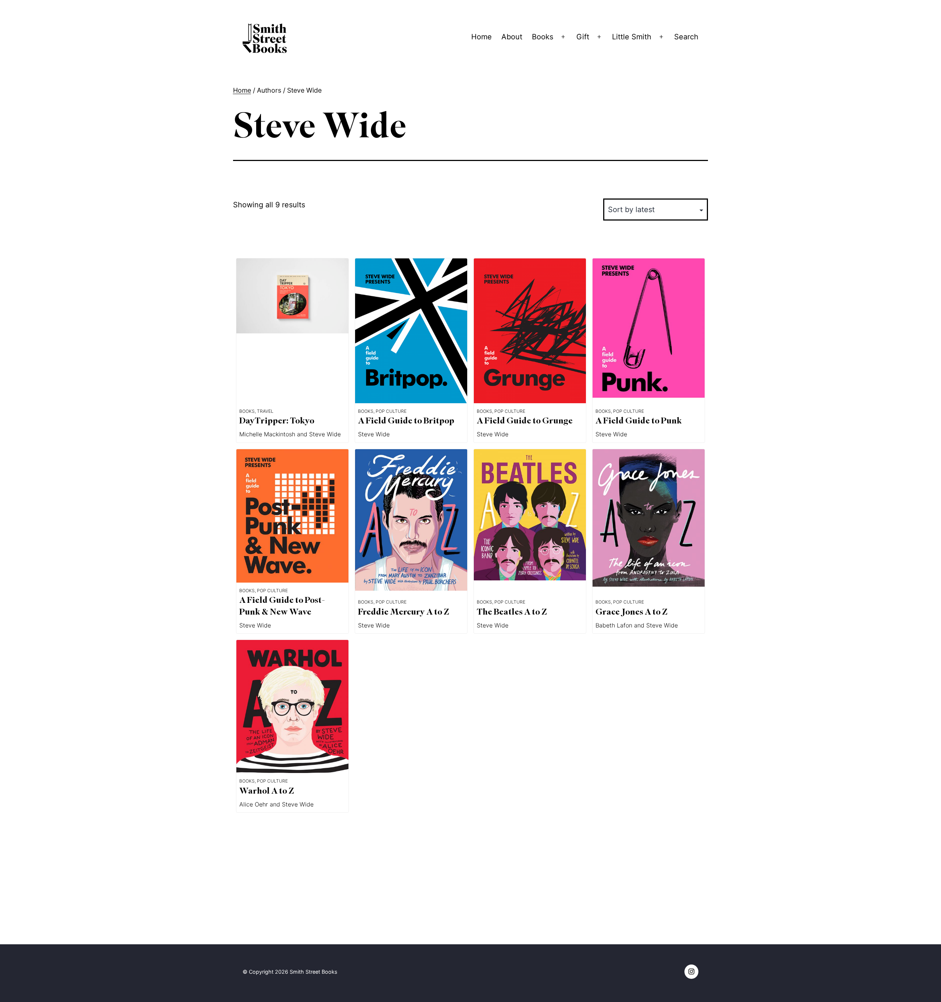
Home (481, 36)
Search (686, 36)
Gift (582, 36)
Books (542, 36)
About (511, 36)
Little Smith (631, 36)
